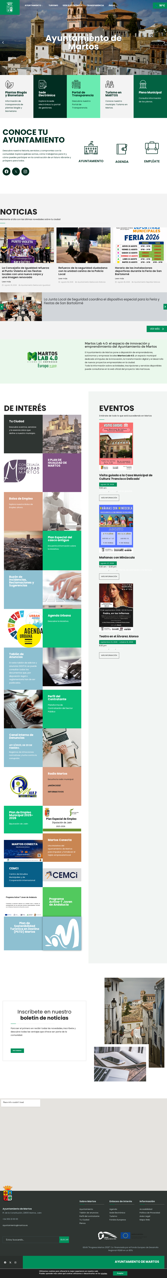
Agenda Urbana (59, 616)
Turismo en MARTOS (113, 93)
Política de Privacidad (150, 1212)
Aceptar (120, 1273)
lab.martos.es (143, 369)
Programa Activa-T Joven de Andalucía (60, 902)
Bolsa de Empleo (21, 499)
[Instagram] (25, 171)
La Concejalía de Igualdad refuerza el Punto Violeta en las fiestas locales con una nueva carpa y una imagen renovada (25, 272)
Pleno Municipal (150, 92)
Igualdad (46, 285)
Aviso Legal (145, 1216)
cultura (113, 491)
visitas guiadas (125, 491)
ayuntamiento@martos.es (15, 1225)
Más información (109, 497)
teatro (119, 648)
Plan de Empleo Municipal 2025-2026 (21, 815)
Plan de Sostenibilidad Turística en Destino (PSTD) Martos (24, 927)
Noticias (102, 282)
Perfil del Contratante (57, 697)
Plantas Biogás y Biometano (16, 93)
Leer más (6, 281)
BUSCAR (64, 1239)
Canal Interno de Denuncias (21, 736)
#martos (104, 491)
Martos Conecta (60, 840)
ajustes (104, 1274)
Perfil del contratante (89, 1216)
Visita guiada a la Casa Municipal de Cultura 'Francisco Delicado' (125, 477)
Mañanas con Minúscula (117, 558)
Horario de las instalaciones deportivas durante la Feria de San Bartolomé (138, 271)
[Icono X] (16, 171)
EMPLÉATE (152, 161)
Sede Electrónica (72, 5)
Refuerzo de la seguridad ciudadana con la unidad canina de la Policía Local (82, 271)
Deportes (149, 282)
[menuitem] (35, 5)
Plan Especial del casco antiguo (60, 538)
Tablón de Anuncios (16, 655)
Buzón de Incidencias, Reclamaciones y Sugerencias (21, 581)
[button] (3, 42)
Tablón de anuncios (88, 1212)
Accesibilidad (146, 1209)
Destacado (37, 285)
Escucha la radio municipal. (61, 779)
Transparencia (95, 5)
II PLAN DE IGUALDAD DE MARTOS (57, 463)
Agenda (113, 1209)
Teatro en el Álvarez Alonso (119, 636)
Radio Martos (57, 774)
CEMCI (14, 868)
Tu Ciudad (16, 421)
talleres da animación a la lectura (135, 569)
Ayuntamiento (33, 5)
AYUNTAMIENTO (91, 161)
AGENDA (122, 162)
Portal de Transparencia (83, 93)
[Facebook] (6, 171)
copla (112, 648)
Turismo (53, 5)
